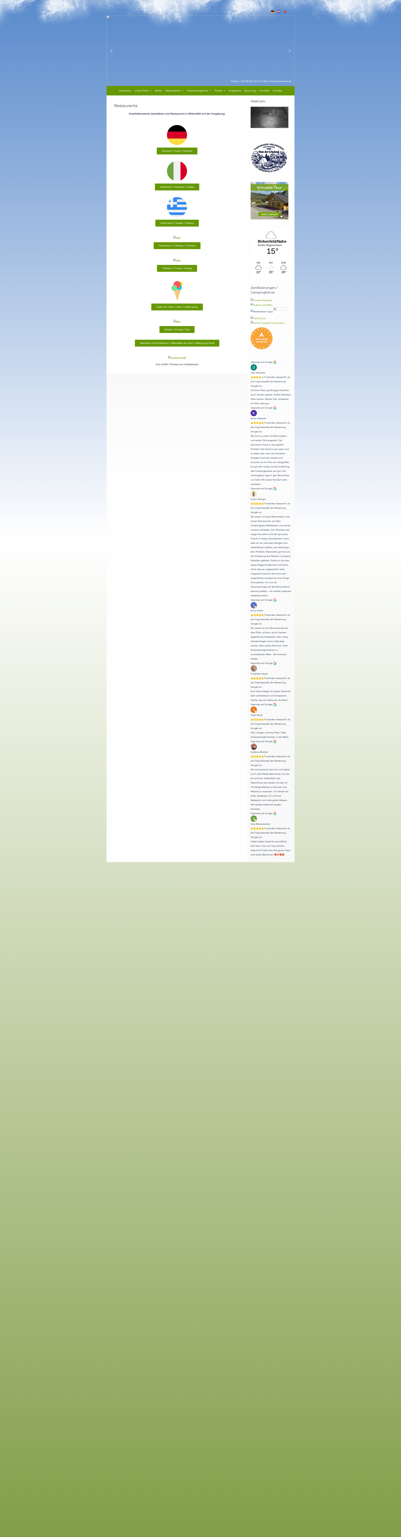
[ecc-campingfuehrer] (280, 311)
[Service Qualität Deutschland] (267, 322)
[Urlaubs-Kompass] (261, 300)
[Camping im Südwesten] (258, 318)
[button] (150, 90)
